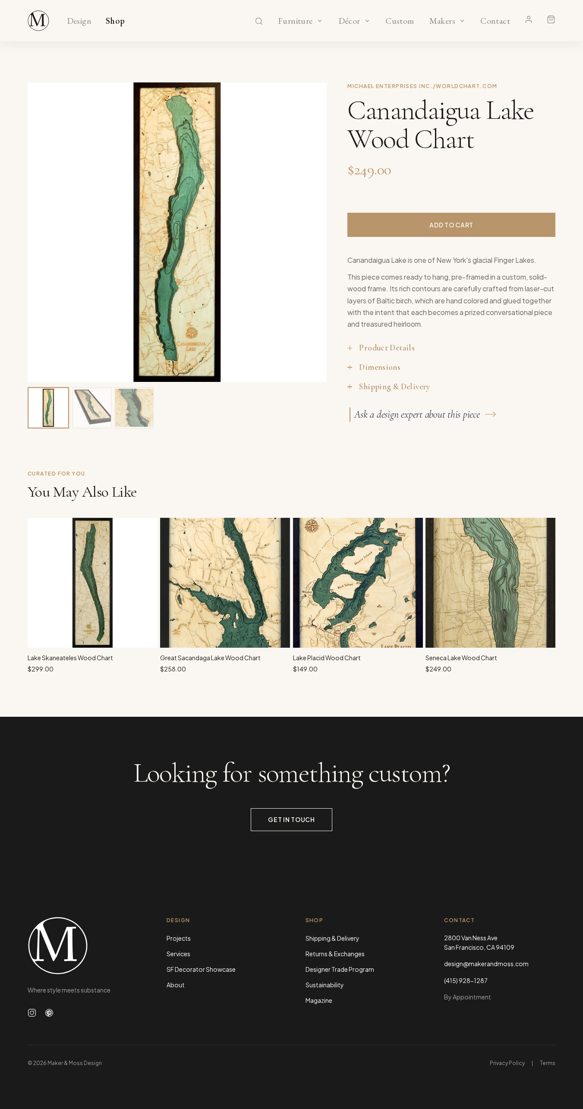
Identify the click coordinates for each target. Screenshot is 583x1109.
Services (178, 954)
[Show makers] (462, 20)
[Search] (259, 21)
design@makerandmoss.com (486, 963)
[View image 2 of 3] (91, 407)
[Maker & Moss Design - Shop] (38, 20)
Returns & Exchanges (335, 954)
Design (79, 21)
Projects (179, 938)
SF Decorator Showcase (201, 969)
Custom (400, 21)
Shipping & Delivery (332, 938)
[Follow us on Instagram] (32, 1012)
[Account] (528, 19)
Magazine (319, 1000)
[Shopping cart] (551, 19)
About (176, 985)
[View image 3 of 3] (134, 407)
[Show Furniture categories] (320, 20)
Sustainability (325, 985)
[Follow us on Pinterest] (49, 1012)
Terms (547, 1063)
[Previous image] (43, 232)
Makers (442, 21)
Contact (495, 21)
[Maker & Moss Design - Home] (83, 946)
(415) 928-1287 (466, 980)
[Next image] (311, 232)
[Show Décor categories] (367, 20)
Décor (349, 21)
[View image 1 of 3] (48, 407)
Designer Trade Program (340, 969)
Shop (115, 21)
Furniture (295, 21)
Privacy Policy (507, 1063)
